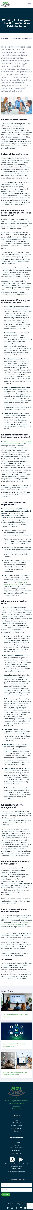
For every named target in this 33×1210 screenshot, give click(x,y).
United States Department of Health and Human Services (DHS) (16, 442)
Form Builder (16, 1150)
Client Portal (17, 1142)
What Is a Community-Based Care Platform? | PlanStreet (15, 1073)
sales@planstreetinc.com (16, 1172)
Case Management (16, 1148)
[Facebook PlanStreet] (7, 1207)
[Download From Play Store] (21, 1160)
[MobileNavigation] (29, 4)
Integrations (16, 1153)
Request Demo (16, 1128)
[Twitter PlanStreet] (12, 1207)
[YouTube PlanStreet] (20, 1207)
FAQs (16, 1120)
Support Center (16, 1126)
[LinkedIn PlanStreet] (25, 1207)
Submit (5, 1194)
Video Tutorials (16, 1123)
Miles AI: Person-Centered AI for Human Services (14, 1045)
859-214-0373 (16, 1169)
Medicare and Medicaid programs (15, 583)
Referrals (16, 1145)
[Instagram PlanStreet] (16, 1207)
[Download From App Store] (12, 1159)
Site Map (16, 1131)
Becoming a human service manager (16, 923)
